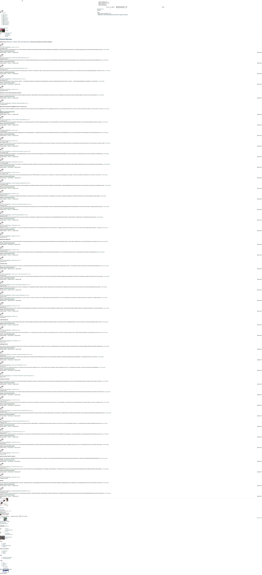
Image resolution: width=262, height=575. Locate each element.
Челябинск (5, 563)
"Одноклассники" (26, 41)
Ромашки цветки (15, 466)
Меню (4, 12)
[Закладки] (17, 52)
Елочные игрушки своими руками (18, 295)
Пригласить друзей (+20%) (121, 14)
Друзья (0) (2, 517)
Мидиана (14, 235)
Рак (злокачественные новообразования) (20, 410)
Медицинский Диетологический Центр (19, 490)
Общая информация (7, 545)
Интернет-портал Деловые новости (19, 421)
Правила (4, 546)
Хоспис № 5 (14, 305)
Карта (112, 14)
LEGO (13, 140)
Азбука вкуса (14, 225)
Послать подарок (23, 516)
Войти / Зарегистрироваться (103, 13)
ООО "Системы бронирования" (18, 214)
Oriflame (13, 193)
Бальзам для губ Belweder (17, 365)
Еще (1, 497)
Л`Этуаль (14, 249)
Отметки (6, 23)
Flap (7, 568)
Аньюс (13, 130)
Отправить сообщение (4, 516)
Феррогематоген (15, 161)
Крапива (13, 330)
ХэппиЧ (13, 89)
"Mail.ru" (19, 41)
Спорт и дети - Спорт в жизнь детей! (19, 274)
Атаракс (13, 399)
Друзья (5, 19)
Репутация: (3, 512)
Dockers (4, 553)
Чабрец (13, 389)
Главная (5, 14)
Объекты (6, 20)
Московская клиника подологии (18, 68)
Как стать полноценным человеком (19, 284)
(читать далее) (106, 49)
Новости (5, 16)
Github (4, 552)
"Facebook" (15, 41)
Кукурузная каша (15, 260)
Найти (163, 7)
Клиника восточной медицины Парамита (20, 204)
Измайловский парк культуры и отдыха (19, 151)
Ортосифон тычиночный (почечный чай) (20, 354)
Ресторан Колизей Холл (16, 431)
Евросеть (14, 47)
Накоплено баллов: (5, 513)
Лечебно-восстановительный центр (19, 57)
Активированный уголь (16, 78)
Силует (13, 172)
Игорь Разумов (3, 522)
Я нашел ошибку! (3, 573)
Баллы (4, 544)
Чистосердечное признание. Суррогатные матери (8, 34)
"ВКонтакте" (9, 41)
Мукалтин (14, 442)
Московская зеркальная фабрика (18, 103)
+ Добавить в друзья (14, 516)
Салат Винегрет (15, 340)
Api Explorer (5, 550)
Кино (4, 564)
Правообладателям (6, 558)
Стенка (5, 17)
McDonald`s (14, 477)
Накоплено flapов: (5, 514)
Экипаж (6, 30)
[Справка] (110, 13)
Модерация (101, 8)
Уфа (3, 562)
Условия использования (7, 557)
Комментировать (3, 52)
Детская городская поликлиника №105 (19, 183)
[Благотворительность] (127, 14)
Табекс (13, 452)
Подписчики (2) (259, 517)
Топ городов (5, 566)
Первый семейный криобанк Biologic (19, 119)
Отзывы (6, 18)
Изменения (6, 22)
